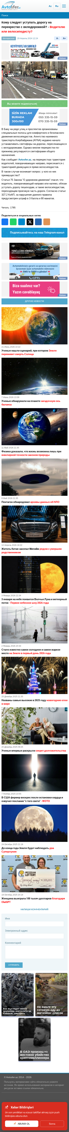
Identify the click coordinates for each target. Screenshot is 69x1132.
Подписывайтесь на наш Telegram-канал (37, 232)
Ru (56, 6)
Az (50, 6)
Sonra (52, 1123)
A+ (64, 38)
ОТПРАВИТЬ (13, 965)
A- (57, 38)
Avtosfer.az (24, 159)
